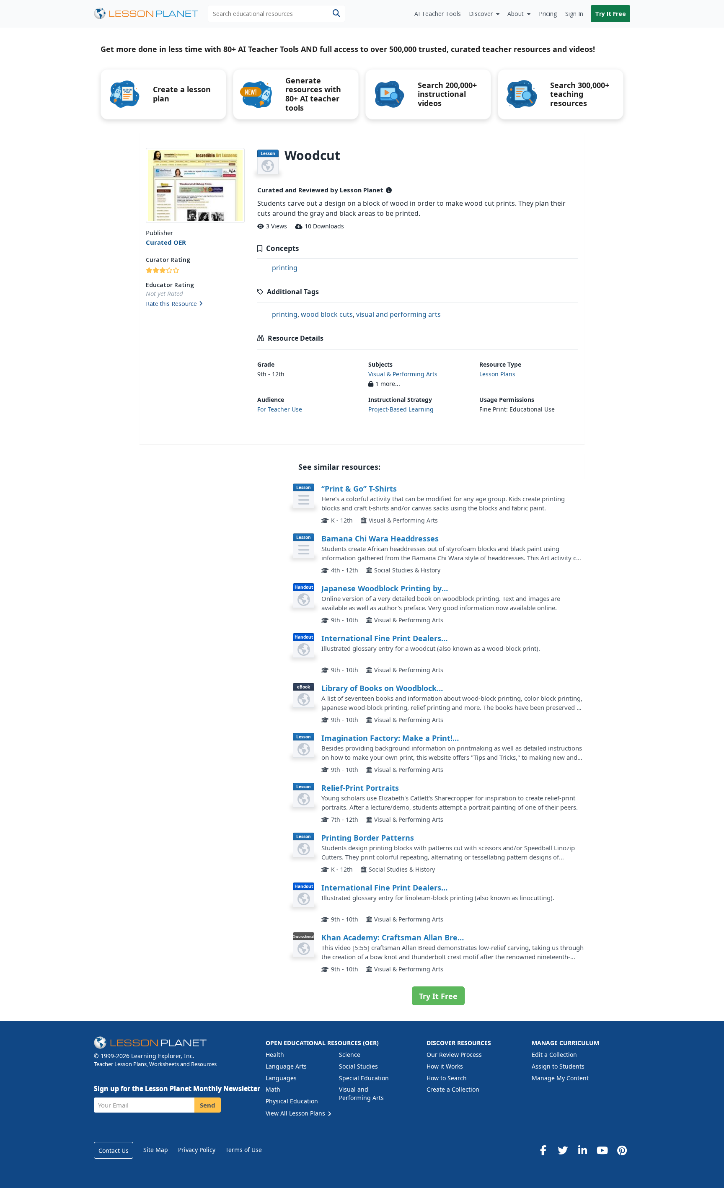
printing (284, 267)
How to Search (447, 1078)
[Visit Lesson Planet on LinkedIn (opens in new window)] (582, 1150)
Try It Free (610, 14)
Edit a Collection (554, 1055)
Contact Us (113, 1150)
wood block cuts (327, 314)
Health (275, 1055)
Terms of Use (243, 1150)
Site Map (155, 1150)
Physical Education (292, 1101)
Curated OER (166, 242)
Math (273, 1089)
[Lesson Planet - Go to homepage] (151, 13)
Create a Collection (453, 1089)
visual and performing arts (398, 314)
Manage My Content (560, 1078)
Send (207, 1105)
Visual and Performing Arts (361, 1093)
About (515, 14)
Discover (481, 14)
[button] (195, 304)
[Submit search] (336, 13)
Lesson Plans (497, 374)
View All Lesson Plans (296, 1113)
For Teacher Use (279, 409)
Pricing (548, 14)
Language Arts (286, 1066)
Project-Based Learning (401, 409)
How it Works (445, 1066)
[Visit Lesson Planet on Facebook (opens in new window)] (543, 1150)
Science (349, 1055)
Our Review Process (454, 1055)
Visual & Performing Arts (402, 374)
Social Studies (358, 1066)
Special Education (364, 1078)
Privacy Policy (196, 1150)
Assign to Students (558, 1066)
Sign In (574, 14)
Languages (281, 1078)
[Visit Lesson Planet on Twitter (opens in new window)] (562, 1150)
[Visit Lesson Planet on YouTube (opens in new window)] (602, 1150)
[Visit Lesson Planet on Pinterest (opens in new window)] (621, 1150)
